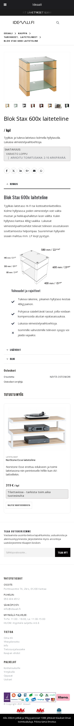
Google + (27, 171)
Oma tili (8, 638)
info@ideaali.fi (12, 609)
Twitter (14, 171)
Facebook (7, 171)
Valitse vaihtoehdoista (19, 505)
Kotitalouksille (12, 668)
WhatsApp (41, 171)
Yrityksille (9, 672)
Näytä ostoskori (60, 376)
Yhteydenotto (12, 641)
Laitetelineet (12, 457)
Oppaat (8, 675)
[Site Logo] (23, 22)
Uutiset (8, 679)
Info (6, 645)
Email (34, 171)
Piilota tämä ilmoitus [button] (45, 721)
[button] (58, 22)
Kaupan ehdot (12, 653)
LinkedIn (20, 171)
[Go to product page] (37, 429)
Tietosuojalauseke (14, 649)
